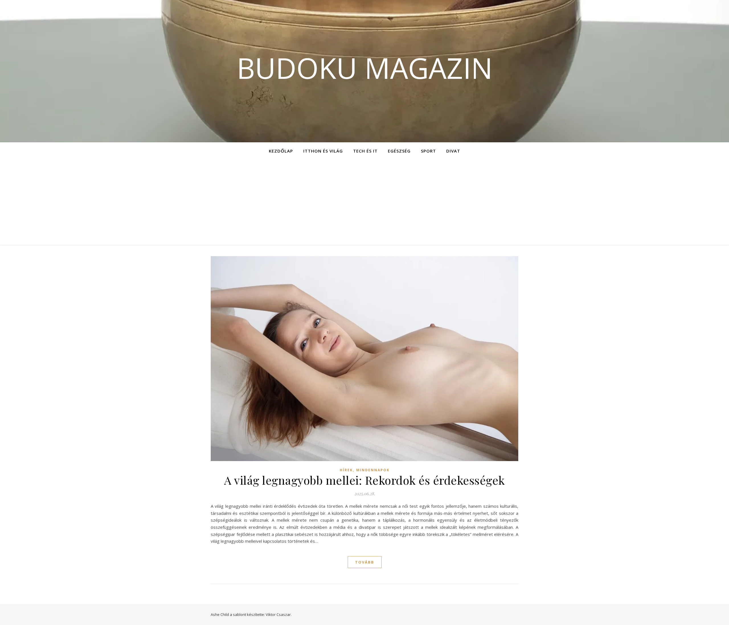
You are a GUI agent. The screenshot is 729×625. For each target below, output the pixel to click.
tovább (364, 562)
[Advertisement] (364, 202)
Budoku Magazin (365, 68)
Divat (453, 151)
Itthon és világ (323, 151)
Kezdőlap (281, 151)
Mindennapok (373, 470)
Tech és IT (365, 151)
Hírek (346, 470)
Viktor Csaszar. (279, 614)
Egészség (399, 151)
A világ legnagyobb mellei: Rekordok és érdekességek (364, 480)
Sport (428, 151)
